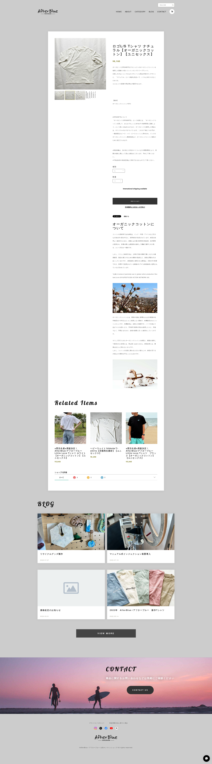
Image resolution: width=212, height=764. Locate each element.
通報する (126, 216)
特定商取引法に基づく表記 (118, 723)
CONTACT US (140, 690)
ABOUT (128, 11)
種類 (114, 166)
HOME (119, 11)
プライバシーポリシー (96, 723)
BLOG (151, 11)
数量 (114, 177)
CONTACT (161, 11)
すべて (61, 477)
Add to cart (135, 201)
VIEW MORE (106, 633)
